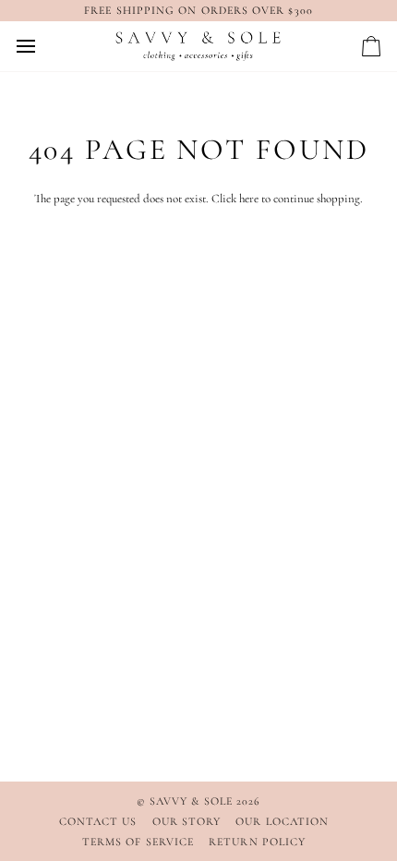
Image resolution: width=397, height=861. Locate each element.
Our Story (187, 821)
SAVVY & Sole (193, 800)
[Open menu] (42, 46)
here (249, 198)
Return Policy (257, 841)
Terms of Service (138, 841)
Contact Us (98, 821)
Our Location (282, 821)
